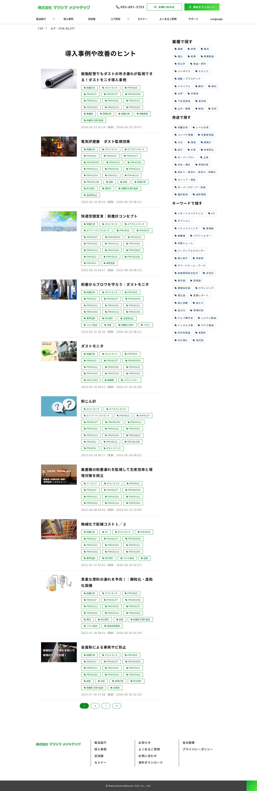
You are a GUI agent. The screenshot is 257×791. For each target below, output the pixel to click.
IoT (106, 531)
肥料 (201, 86)
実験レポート (201, 295)
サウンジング (206, 288)
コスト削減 (92, 324)
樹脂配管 (144, 113)
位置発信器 (207, 134)
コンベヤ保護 (185, 134)
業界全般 (110, 263)
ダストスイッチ (113, 448)
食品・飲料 (199, 63)
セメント (203, 71)
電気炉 (108, 188)
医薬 (121, 619)
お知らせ (144, 742)
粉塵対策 (125, 113)
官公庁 (181, 63)
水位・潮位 (184, 164)
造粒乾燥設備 (113, 625)
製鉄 (111, 181)
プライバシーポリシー (198, 749)
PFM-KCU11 (92, 100)
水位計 (210, 273)
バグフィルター (131, 379)
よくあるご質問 (168, 19)
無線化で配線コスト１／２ (103, 524)
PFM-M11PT (112, 94)
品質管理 (201, 194)
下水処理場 (184, 101)
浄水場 (202, 101)
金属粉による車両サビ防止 (103, 647)
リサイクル (184, 86)
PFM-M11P (92, 94)
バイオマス (184, 71)
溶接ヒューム (185, 243)
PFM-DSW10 (135, 250)
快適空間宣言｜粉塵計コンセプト (109, 216)
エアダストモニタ (135, 149)
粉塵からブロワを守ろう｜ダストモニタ (115, 284)
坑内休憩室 (184, 332)
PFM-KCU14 (113, 107)
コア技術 (115, 19)
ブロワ (147, 324)
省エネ (200, 302)
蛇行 (180, 149)
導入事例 (68, 19)
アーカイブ (92, 483)
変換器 (197, 280)
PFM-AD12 (112, 175)
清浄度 (200, 258)
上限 (205, 157)
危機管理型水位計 (188, 273)
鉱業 (193, 56)
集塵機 (90, 113)
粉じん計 (88, 401)
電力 (180, 56)
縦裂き (208, 142)
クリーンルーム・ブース (192, 265)
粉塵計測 (91, 87)
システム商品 (208, 317)
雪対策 (200, 340)
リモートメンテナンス (190, 213)
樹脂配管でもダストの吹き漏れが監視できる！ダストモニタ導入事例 (117, 76)
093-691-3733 (132, 7)
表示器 (181, 280)
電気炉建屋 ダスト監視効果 (105, 141)
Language (216, 19)
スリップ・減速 (187, 179)
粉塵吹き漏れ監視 (95, 120)
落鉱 (193, 142)
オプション (184, 220)
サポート (193, 19)
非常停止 (209, 149)
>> (117, 705)
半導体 (194, 93)
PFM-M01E (132, 87)
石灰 (214, 108)
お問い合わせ (167, 7)
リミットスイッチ (188, 228)
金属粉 (116, 687)
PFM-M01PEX (134, 94)
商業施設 (209, 56)
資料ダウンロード (204, 7)
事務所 (202, 332)
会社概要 (189, 742)
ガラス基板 (207, 325)
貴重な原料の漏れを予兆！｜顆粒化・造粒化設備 (117, 582)
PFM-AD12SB (93, 181)
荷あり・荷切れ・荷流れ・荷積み (197, 172)
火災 (180, 142)
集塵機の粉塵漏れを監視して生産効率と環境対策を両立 (117, 472)
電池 (89, 619)
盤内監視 (183, 194)
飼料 (214, 86)
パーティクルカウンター (192, 250)
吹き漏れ (91, 188)
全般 (109, 324)
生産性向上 (92, 194)
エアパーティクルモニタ (98, 230)
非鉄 (125, 181)
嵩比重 (181, 295)
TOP (41, 28)
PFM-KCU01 (113, 100)
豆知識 (91, 19)
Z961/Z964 (92, 379)
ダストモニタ (111, 87)
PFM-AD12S (132, 175)
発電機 (210, 228)
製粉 (201, 108)
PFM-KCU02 (92, 107)
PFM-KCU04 (134, 107)
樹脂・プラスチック (189, 78)
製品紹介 (41, 19)
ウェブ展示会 (185, 317)
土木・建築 (184, 108)
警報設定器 (184, 288)
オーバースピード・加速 (192, 187)
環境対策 (107, 113)
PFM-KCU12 (134, 100)
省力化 (181, 310)
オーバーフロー (186, 157)
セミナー (143, 19)
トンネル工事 (185, 325)
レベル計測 (202, 127)
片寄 (193, 149)
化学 (180, 93)
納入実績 (183, 302)
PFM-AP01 (91, 263)
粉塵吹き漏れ (127, 324)
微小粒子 (183, 258)
